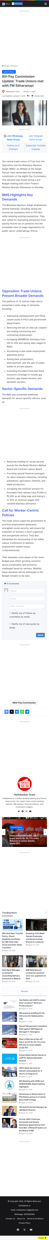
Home (6, 66)
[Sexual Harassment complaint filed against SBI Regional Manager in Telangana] (9, 1030)
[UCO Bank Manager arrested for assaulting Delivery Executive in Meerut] (12, 961)
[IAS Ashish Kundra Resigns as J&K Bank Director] (9, 1111)
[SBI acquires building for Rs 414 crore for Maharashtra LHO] (9, 1017)
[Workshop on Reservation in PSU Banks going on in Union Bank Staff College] (9, 1098)
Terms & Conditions (35, 1218)
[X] (12, 712)
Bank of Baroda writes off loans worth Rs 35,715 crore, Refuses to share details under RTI (24, 839)
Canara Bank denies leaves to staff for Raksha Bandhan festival (32, 1058)
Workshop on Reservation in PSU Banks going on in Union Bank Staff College (32, 1097)
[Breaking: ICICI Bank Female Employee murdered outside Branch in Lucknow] (36, 925)
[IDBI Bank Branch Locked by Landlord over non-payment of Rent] (36, 961)
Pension (14, 66)
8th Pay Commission (25, 702)
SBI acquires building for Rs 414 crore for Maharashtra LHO (32, 1016)
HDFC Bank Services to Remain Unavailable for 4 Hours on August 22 (30, 1071)
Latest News (9, 72)
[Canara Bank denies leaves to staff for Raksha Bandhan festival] (9, 1059)
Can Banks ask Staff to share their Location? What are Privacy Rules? (32, 1003)
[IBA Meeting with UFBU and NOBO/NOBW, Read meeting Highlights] (9, 1085)
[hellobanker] (17, 3)
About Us (21, 1218)
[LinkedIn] (17, 712)
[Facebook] (6, 712)
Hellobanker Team (12, 92)
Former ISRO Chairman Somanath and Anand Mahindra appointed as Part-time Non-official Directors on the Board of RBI (33, 1125)
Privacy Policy (24, 1223)
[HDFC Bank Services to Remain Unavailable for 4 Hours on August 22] (9, 1072)
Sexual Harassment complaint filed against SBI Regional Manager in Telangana (33, 1029)
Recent (24, 991)
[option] (24, 832)
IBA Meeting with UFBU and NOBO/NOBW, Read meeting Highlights (32, 1084)
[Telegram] (27, 712)
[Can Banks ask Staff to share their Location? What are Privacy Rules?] (9, 1004)
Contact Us (10, 1218)
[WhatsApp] (22, 712)
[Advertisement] (24, 37)
